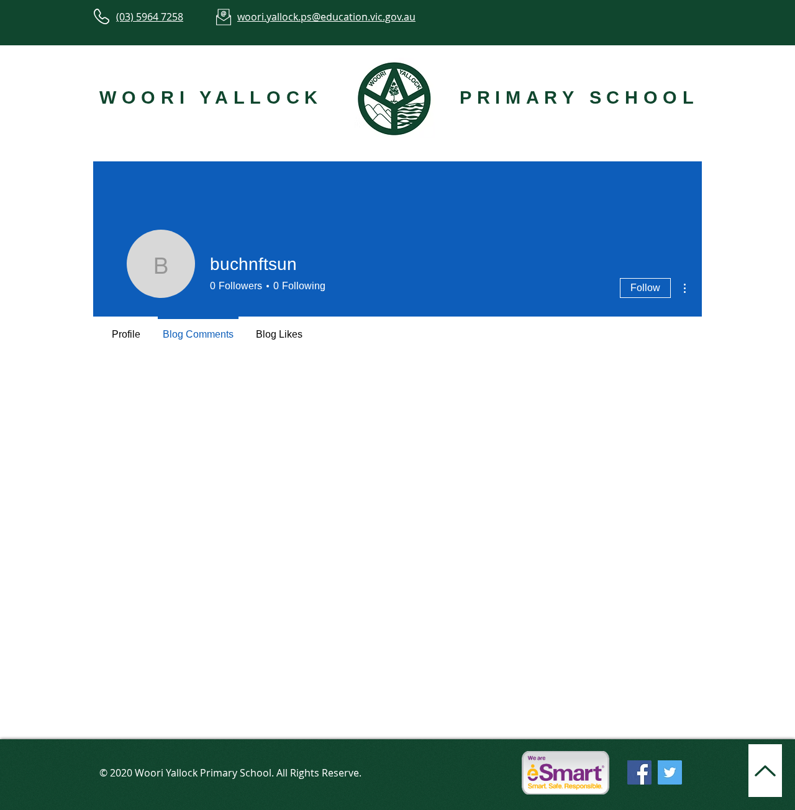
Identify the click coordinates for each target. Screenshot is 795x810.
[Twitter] (670, 772)
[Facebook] (639, 772)
